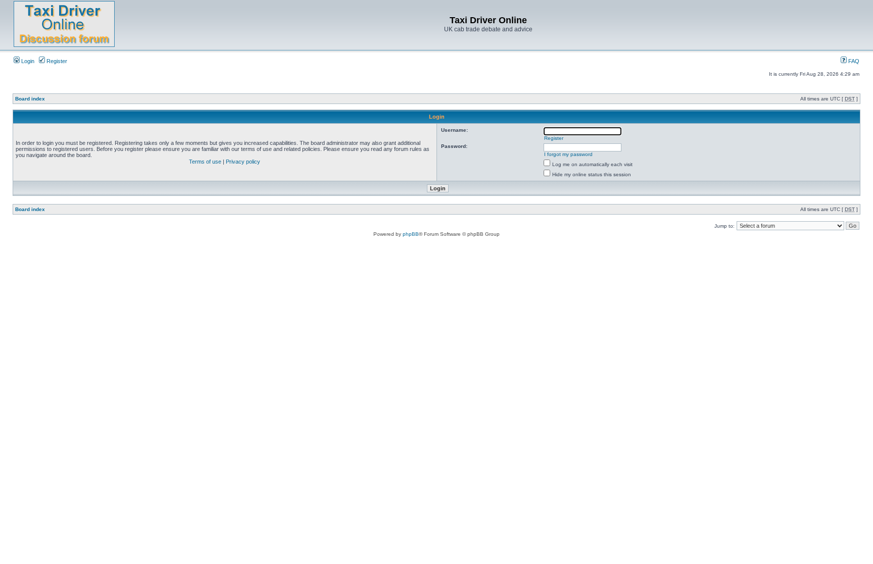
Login (27, 61)
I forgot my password (568, 154)
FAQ (853, 61)
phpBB (411, 234)
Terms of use (205, 162)
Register (56, 61)
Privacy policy (243, 162)
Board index (30, 98)
